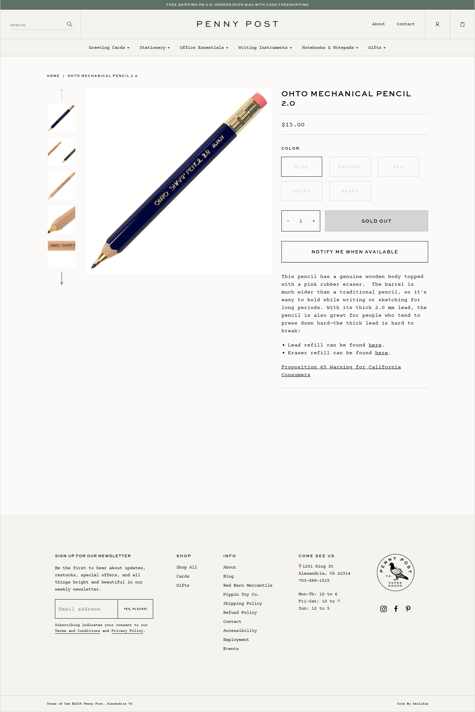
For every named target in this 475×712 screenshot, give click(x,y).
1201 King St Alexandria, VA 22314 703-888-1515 (324, 573)
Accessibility (240, 630)
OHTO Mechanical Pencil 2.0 (103, 75)
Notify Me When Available (354, 252)
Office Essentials (202, 47)
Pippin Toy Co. (241, 594)
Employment (236, 639)
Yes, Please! (136, 609)
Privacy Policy (127, 630)
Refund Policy (240, 612)
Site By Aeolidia (412, 703)
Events (231, 648)
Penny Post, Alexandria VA (108, 703)
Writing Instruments (263, 47)
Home (53, 75)
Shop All (186, 567)
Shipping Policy (242, 603)
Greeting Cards (107, 47)
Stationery (152, 47)
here (375, 344)
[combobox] (37, 24)
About (378, 24)
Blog (228, 576)
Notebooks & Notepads (328, 47)
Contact (406, 24)
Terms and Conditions (77, 630)
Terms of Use (58, 703)
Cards (182, 576)
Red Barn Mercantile (247, 585)
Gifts (374, 47)
